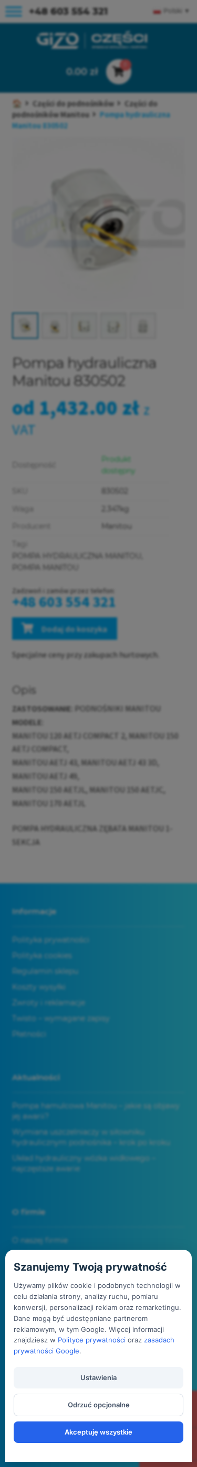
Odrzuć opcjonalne (99, 1405)
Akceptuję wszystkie (98, 1432)
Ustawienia (98, 1377)
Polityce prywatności (92, 1340)
